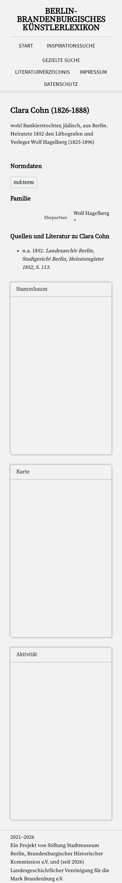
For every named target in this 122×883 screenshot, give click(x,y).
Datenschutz (61, 84)
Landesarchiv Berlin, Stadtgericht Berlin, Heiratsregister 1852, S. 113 (63, 259)
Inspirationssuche (71, 45)
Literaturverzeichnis (42, 72)
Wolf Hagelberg (91, 213)
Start (26, 45)
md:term (24, 182)
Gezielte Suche (61, 60)
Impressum (93, 72)
